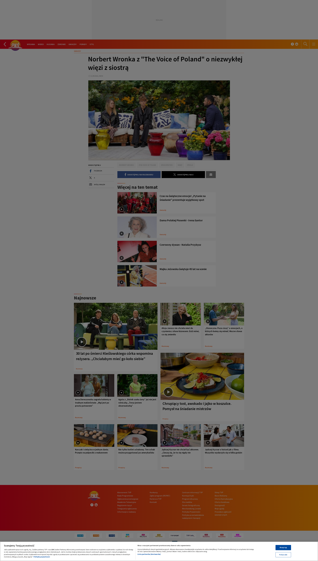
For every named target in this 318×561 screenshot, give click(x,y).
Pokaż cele (283, 555)
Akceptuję (283, 547)
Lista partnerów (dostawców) (149, 554)
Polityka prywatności (42, 557)
